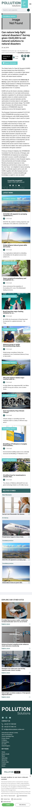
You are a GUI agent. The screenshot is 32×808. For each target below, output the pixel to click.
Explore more (6, 624)
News (3, 756)
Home (3, 752)
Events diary (5, 762)
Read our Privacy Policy (24, 793)
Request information (10, 63)
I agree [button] (8, 804)
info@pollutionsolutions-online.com (14, 729)
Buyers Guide (5, 754)
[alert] (16, 791)
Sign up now (24, 3)
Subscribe (4, 758)
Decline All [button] (22, 804)
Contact (4, 764)
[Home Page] (11, 4)
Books (3, 766)
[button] (2, 796)
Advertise (4, 760)
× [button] (30, 776)
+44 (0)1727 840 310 (10, 726)
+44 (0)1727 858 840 (10, 724)
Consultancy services (23, 52)
